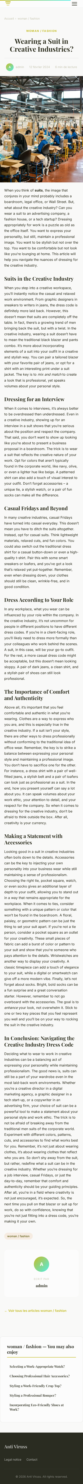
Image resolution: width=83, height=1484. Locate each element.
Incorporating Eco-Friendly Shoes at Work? (37, 1407)
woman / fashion (29, 18)
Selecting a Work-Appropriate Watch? (37, 1366)
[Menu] (74, 3)
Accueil (9, 18)
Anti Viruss (15, 1446)
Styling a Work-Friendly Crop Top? (35, 1386)
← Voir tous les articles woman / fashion (35, 1311)
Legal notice (12, 1459)
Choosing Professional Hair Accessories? (40, 1376)
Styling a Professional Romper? (33, 1395)
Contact (31, 1459)
